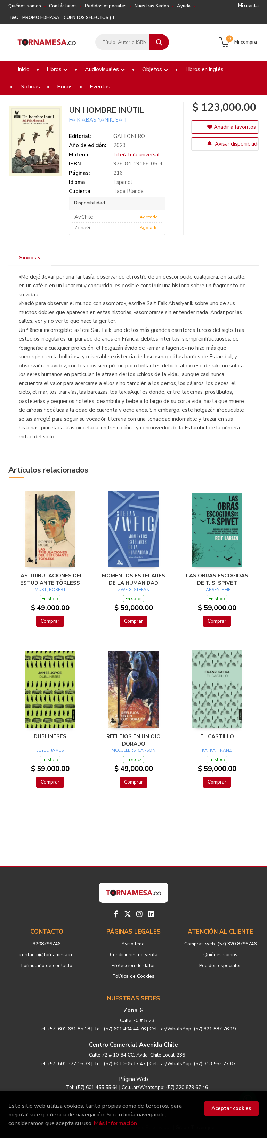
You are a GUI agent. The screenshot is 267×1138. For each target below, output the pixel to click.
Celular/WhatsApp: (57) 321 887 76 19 (192, 1029)
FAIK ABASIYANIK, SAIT (98, 119)
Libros (55, 69)
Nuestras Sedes (152, 6)
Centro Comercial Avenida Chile (133, 1045)
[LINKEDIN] (151, 914)
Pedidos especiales (106, 6)
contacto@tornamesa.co (46, 954)
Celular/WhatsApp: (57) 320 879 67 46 (165, 1087)
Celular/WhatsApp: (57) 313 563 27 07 (192, 1063)
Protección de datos (134, 965)
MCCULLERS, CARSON (133, 750)
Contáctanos (63, 6)
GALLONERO (129, 136)
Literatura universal (136, 154)
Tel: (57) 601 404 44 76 (120, 1029)
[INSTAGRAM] (139, 914)
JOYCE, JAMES (50, 750)
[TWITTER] (127, 914)
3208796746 (46, 944)
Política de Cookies (133, 976)
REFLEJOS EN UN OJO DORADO (133, 740)
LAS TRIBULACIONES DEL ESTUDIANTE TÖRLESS (50, 579)
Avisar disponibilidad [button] (235, 143)
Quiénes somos (24, 6)
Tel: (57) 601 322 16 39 (64, 1063)
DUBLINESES (50, 736)
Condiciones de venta (133, 954)
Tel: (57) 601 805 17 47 (120, 1063)
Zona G (133, 1010)
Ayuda (184, 6)
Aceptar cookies (231, 1108)
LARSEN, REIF (217, 589)
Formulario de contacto (46, 965)
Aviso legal (133, 944)
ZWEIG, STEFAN (133, 589)
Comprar (50, 621)
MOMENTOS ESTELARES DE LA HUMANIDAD (133, 579)
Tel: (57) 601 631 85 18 (64, 1029)
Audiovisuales (102, 69)
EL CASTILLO (217, 736)
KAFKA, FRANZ (217, 750)
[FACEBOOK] (116, 914)
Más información (115, 1123)
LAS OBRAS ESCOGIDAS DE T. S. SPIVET (217, 579)
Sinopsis (29, 257)
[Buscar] (159, 42)
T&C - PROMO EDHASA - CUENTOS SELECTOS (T (61, 18)
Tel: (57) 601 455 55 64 (92, 1087)
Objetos (152, 69)
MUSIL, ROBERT (50, 589)
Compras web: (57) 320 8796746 (220, 944)
